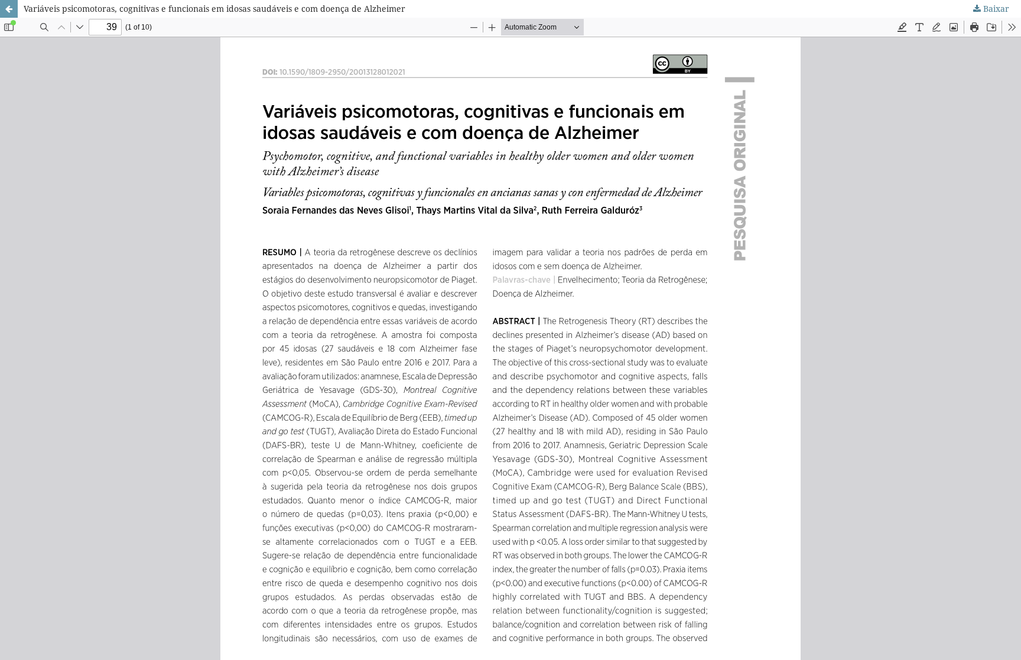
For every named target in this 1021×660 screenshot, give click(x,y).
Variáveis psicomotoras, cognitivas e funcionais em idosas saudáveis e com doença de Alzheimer (214, 8)
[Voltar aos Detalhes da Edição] (9, 9)
